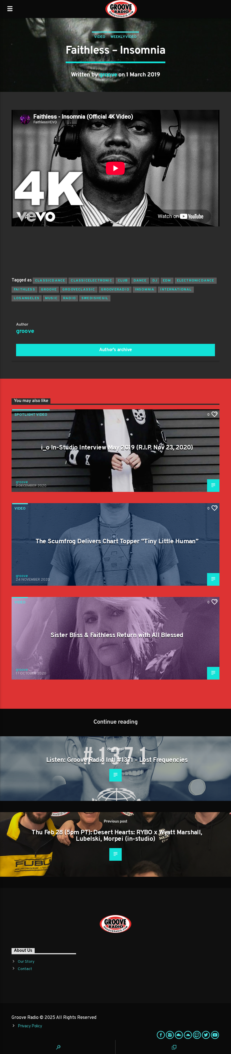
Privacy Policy (30, 1026)
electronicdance (195, 280)
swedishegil (94, 298)
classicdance (50, 280)
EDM (167, 280)
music (51, 298)
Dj (154, 280)
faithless (24, 289)
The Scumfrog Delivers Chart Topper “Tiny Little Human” (117, 542)
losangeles (26, 298)
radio (69, 298)
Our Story (26, 961)
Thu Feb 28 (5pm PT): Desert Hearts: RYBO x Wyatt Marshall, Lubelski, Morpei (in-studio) (117, 836)
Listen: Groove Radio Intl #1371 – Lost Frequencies (117, 760)
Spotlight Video (30, 415)
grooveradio (115, 289)
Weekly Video (123, 37)
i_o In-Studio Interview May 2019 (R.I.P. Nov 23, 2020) (117, 448)
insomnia (145, 289)
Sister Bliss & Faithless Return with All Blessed (116, 636)
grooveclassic (78, 289)
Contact (25, 969)
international (176, 289)
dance (140, 280)
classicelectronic (91, 280)
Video (99, 37)
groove (108, 75)
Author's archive (115, 350)
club (123, 280)
